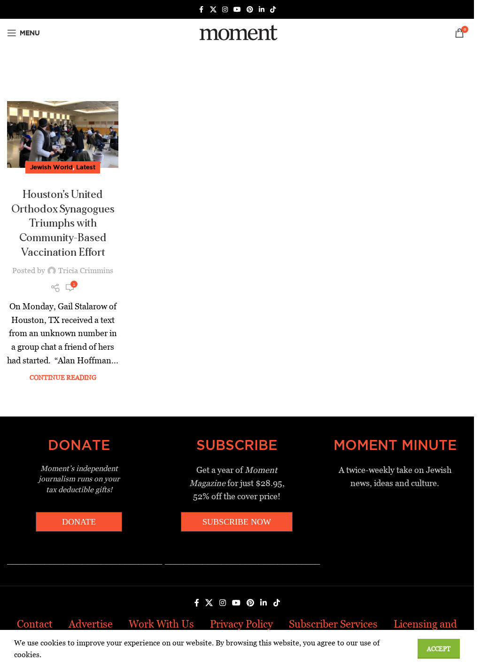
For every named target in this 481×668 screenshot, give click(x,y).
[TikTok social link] (273, 9)
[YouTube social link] (237, 9)
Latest (85, 167)
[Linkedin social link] (261, 9)
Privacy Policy (241, 624)
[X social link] (213, 9)
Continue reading (63, 377)
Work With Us (161, 624)
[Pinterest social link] (250, 9)
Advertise (91, 624)
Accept (438, 648)
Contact (35, 624)
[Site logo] (237, 32)
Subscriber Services (333, 624)
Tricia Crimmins (85, 270)
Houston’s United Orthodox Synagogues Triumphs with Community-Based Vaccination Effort (63, 223)
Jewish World (51, 167)
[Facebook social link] (201, 9)
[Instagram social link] (225, 9)
